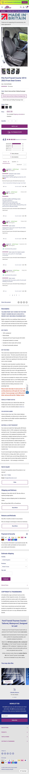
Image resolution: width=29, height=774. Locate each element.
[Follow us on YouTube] (10, 754)
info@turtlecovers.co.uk (11, 478)
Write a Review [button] (15, 153)
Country (3, 556)
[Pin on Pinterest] (21, 302)
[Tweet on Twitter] (24, 302)
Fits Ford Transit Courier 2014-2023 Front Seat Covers (13, 180)
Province (3, 563)
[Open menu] (2, 7)
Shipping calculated (18, 114)
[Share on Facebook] (19, 302)
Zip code (3, 570)
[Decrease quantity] (8, 121)
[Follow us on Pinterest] (8, 754)
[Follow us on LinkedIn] (13, 754)
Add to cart (15, 126)
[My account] (23, 7)
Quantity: (3, 121)
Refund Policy (4, 585)
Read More (15, 507)
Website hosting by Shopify (7, 769)
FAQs (15, 482)
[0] (26, 7)
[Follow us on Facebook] (2, 754)
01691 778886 (7, 475)
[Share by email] (27, 302)
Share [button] (5, 186)
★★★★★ (25, 2)
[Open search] (21, 7)
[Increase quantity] (15, 121)
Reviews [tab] (5, 161)
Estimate (6, 579)
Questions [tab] (14, 161)
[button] (23, 186)
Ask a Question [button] (15, 157)
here (7, 449)
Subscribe (14, 720)
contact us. (21, 406)
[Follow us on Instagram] (5, 754)
